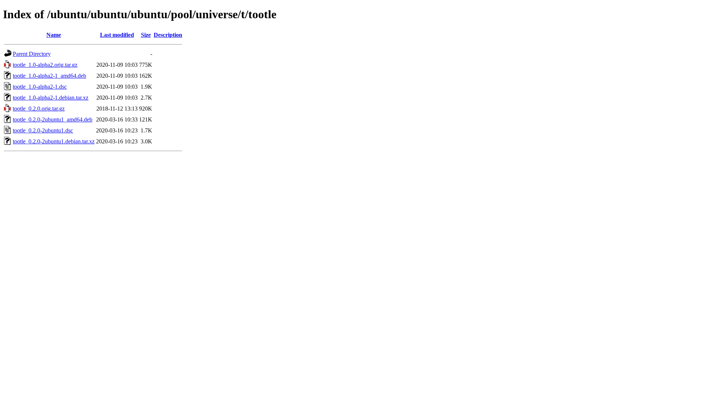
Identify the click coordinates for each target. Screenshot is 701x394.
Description (168, 35)
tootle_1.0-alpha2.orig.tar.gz (45, 65)
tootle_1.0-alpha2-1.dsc (40, 87)
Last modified (117, 35)
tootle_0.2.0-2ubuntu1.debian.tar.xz (54, 141)
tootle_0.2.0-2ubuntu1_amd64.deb (52, 119)
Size (146, 35)
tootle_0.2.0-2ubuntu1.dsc (43, 130)
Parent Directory (32, 54)
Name (53, 35)
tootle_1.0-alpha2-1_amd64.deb (49, 76)
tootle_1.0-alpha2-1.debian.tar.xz (50, 97)
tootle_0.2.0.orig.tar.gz (39, 108)
